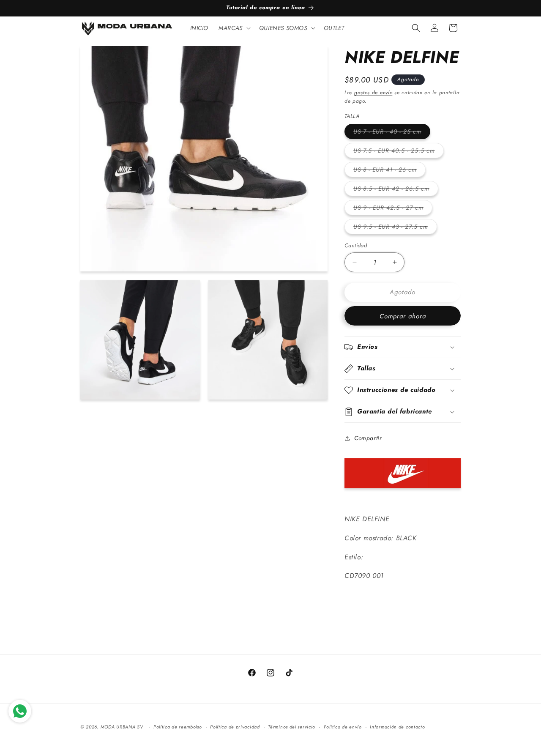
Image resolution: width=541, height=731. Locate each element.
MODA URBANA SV (122, 726)
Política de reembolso (177, 726)
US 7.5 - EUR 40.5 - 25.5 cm (398, 152)
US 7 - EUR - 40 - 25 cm (391, 133)
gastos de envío (373, 92)
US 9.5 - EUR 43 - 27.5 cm (395, 228)
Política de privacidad (235, 726)
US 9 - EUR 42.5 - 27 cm (392, 209)
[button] (233, 28)
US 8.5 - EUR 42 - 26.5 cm (395, 190)
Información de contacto (397, 726)
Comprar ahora (403, 316)
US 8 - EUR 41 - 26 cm (389, 171)
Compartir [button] (368, 438)
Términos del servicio (291, 726)
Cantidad (355, 245)
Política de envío (343, 726)
